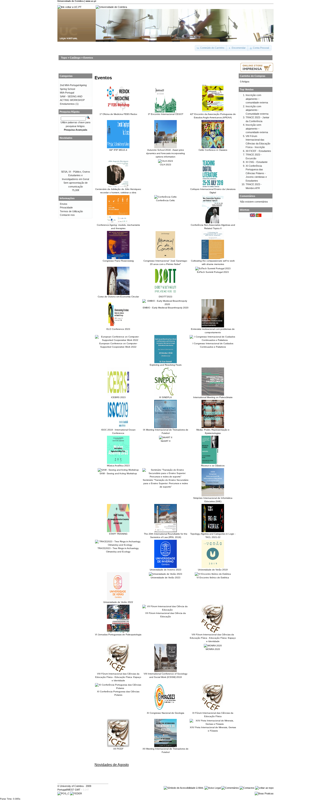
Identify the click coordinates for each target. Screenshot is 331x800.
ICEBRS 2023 (118, 397)
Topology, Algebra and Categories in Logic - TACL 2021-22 (213, 535)
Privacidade (66, 207)
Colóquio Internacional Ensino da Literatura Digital (213, 191)
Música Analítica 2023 (118, 465)
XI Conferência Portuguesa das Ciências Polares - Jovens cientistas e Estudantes (256, 173)
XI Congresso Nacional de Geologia (165, 713)
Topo (64, 57)
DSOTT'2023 (165, 296)
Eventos (88, 57)
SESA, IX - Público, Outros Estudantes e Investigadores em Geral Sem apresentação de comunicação (75, 179)
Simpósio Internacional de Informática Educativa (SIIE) (212, 500)
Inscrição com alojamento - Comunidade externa (257, 110)
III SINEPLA (165, 397)
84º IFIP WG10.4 (118, 150)
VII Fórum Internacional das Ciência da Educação (165, 615)
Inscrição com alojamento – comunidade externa (257, 99)
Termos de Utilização (71, 211)
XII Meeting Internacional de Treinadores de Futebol (165, 750)
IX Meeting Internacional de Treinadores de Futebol (165, 431)
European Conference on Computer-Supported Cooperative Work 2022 (118, 345)
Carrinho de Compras (252, 76)
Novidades (66, 138)
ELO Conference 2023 (118, 329)
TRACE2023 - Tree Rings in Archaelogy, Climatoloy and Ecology (118, 550)
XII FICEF (118, 749)
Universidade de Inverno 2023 (165, 569)
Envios (63, 204)
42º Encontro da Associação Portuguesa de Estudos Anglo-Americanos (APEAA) (213, 116)
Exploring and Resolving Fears (165, 365)
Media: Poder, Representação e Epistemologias (212, 431)
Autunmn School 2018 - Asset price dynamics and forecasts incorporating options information (165, 153)
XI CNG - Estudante (257, 162)
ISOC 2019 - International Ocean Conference (118, 431)
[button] (211, 48)
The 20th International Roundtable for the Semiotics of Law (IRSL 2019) (165, 535)
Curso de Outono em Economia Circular (118, 296)
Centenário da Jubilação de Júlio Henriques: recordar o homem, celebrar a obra (118, 191)
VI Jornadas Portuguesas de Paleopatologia (118, 634)
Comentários (247, 196)
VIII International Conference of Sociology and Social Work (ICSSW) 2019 (165, 675)
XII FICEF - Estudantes (258, 151)
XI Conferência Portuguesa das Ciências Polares (118, 693)
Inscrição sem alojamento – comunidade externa (257, 128)
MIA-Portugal (67, 92)
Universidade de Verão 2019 (213, 569)
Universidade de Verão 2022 (118, 602)
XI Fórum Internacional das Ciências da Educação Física (212, 715)
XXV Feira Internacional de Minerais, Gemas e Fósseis (213, 729)
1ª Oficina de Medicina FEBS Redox (118, 114)
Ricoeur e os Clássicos (212, 465)
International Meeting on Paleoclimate (213, 397)
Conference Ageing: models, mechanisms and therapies (118, 227)
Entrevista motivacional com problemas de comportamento (213, 331)
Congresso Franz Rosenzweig (118, 261)
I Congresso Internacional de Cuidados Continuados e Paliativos (213, 345)
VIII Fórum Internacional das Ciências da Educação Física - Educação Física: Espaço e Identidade (213, 638)
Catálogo (75, 57)
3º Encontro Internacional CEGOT (165, 114)
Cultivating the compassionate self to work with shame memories (213, 262)
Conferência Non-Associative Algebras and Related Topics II (213, 227)
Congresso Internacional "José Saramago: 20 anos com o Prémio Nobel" (165, 262)
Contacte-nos (67, 215)
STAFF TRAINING (118, 534)
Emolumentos (67, 104)
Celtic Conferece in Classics (213, 150)
